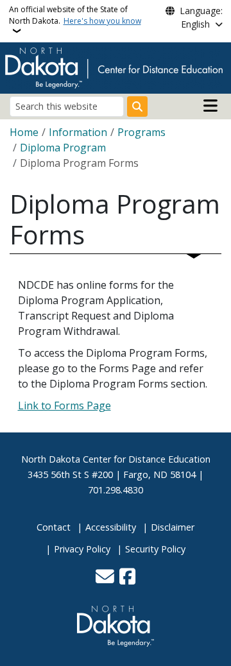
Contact (54, 527)
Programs (141, 132)
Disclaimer (172, 527)
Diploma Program (63, 148)
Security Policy (155, 549)
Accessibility (110, 527)
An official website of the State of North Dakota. (75, 15)
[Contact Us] (105, 577)
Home (24, 132)
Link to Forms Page (64, 405)
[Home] (114, 67)
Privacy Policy (82, 549)
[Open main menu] (210, 106)
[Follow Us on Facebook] (127, 577)
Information (78, 132)
